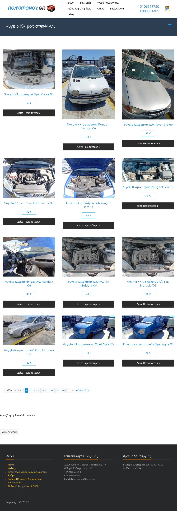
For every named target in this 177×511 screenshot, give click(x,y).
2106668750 (149, 6)
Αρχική (70, 2)
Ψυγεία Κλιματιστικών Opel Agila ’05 (88, 344)
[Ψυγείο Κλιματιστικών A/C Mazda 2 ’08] (29, 257)
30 (63, 390)
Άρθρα (100, 8)
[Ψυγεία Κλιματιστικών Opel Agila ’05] (88, 327)
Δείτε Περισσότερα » (28, 112)
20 (57, 390)
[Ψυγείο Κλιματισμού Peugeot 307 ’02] (148, 170)
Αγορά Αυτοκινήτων (108, 2)
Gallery (70, 14)
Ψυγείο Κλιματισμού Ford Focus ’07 (29, 203)
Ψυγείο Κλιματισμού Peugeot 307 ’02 (148, 187)
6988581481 (149, 11)
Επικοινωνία (117, 8)
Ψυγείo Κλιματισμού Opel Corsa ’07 (29, 94)
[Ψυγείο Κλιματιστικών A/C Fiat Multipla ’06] (88, 257)
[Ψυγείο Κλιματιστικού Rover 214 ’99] (148, 84)
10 (52, 390)
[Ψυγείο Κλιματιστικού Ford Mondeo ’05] (29, 330)
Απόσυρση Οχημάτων (79, 8)
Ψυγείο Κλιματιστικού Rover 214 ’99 (148, 124)
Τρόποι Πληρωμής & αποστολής (25, 478)
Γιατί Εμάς (85, 2)
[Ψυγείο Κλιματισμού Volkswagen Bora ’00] (88, 178)
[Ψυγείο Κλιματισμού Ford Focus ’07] (29, 178)
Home (11, 464)
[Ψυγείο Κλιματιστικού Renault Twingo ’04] (88, 84)
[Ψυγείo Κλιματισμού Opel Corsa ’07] (29, 69)
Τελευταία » (82, 390)
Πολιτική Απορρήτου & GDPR (23, 486)
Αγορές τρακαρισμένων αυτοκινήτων (27, 471)
